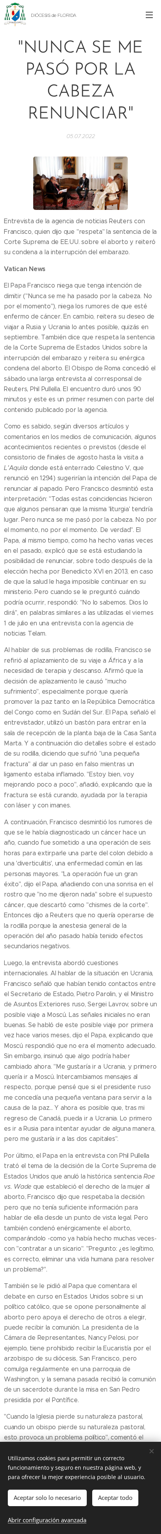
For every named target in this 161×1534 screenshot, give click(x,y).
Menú (149, 14)
